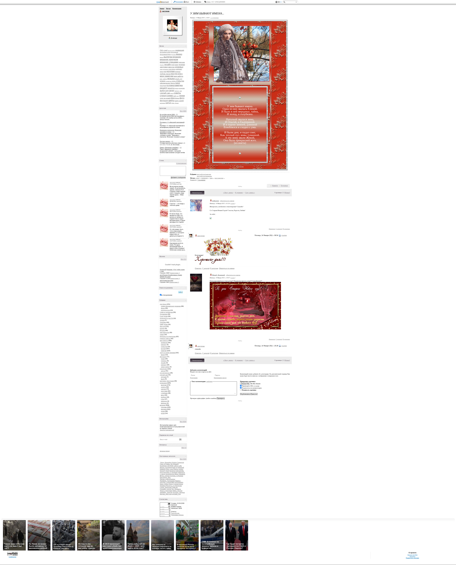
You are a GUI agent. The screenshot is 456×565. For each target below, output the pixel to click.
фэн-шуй (163, 326)
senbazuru (215, 201)
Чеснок (170, 50)
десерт (162, 64)
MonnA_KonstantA (166, 467)
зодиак (162, 320)
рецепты (171, 88)
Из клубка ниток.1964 (167, 114)
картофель (172, 69)
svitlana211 (181, 472)
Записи (162, 8)
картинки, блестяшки (167, 381)
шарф (181, 101)
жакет (176, 65)
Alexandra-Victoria (171, 462)
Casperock (180, 462)
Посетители (175, 513)
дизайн (167, 64)
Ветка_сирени (164, 476)
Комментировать (197, 192)
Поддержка (276, 2)
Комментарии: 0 (175, 273)
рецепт (163, 88)
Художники (163, 314)
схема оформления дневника (171, 306)
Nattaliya (163, 469)
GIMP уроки (164, 324)
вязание (177, 57)
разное (162, 328)
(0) (177, 114)
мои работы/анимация (204, 176)
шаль (177, 101)
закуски (163, 389)
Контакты (412, 556)
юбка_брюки (175, 103)
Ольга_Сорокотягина (176, 484)
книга (161, 71)
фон (173, 98)
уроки (182, 95)
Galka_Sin (169, 464)
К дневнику (239, 192)
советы (177, 93)
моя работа (178, 76)
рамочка (178, 85)
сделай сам (165, 93)
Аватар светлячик (172, 25)
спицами (164, 407)
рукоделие (181, 88)
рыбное (163, 397)
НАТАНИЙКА (179, 482)
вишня (161, 57)
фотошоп (164, 101)
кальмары (166, 69)
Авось (209, 2)
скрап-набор (165, 367)
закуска (171, 67)
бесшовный (174, 52)
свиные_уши (178, 91)
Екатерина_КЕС (165, 477)
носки (163, 413)
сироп (171, 93)
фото (182, 98)
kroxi (161, 472)
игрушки (163, 377)
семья (162, 334)
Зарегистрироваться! (167, 430)
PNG (161, 50)
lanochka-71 (167, 472)
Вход (187, 2)
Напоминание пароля (220, 378)
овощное (164, 401)
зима (161, 69)
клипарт (179, 69)
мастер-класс (177, 74)
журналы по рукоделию (168, 336)
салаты (163, 387)
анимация (179, 50)
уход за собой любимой (168, 353)
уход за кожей (165, 98)
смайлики (209, 381)
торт (177, 96)
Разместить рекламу (412, 558)
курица (177, 71)
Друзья (168, 8)
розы (176, 88)
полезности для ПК (166, 318)
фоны (177, 98)
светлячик (161, 11)
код (165, 71)
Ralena (175, 469)
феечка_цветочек (166, 494)
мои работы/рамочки (204, 174)
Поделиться (284, 185)
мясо (162, 395)
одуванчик (168, 81)
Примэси (163, 486)
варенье (163, 403)
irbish (167, 471)
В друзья (174, 38)
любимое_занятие (166, 492)
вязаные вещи (165, 451)
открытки (164, 347)
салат (171, 90)
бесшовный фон (165, 54)
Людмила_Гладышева (167, 481)
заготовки (164, 67)
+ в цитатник (214, 18)
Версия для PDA (412, 555)
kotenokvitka (180, 471)
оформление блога (167, 83)
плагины (164, 361)
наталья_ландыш (179, 492)
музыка (171, 78)
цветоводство (164, 332)
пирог (177, 83)
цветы (171, 100)
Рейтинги (198, 2)
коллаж (171, 71)
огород (162, 81)
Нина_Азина (164, 484)
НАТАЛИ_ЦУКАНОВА (167, 482)
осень (174, 81)
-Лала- (162, 462)
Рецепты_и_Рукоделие (174, 486)
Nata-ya (174, 467)
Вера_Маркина (180, 474)
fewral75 (162, 471)
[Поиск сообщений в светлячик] (180, 292)
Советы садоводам (166, 312)
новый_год (178, 79)
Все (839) (183, 422)
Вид (279, 2)
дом (172, 65)
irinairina (172, 471)
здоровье (179, 67)
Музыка (162, 330)
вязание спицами (169, 62)
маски (163, 355)
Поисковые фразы (177, 515)
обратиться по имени (227, 201)
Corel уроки (164, 316)
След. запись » (250, 192)
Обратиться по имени (226, 268)
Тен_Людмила (176, 489)
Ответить (272, 229)
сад (166, 90)
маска (168, 74)
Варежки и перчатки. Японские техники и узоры (170, 131)
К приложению (181, 163)
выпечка (168, 57)
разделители (165, 310)
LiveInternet (163, 2)
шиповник (162, 103)
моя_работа (163, 79)
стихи (163, 95)
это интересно (165, 373)
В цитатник (286, 229)
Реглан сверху (165, 141)
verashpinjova (170, 474)
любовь (163, 74)
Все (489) (183, 111)
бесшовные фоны (165, 52)
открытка (180, 81)
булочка (173, 54)
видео (179, 54)
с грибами (164, 393)
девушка (182, 62)
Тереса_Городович (166, 491)
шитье (168, 103)
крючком (163, 409)
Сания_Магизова (165, 487)
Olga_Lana (169, 469)
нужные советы (165, 338)
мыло (163, 379)
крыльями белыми (166, 280)
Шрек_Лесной (177, 491)
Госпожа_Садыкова (176, 476)
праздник (163, 86)
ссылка (233, 203)
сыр (174, 96)
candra (181, 469)
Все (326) (183, 459)
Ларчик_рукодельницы (167, 479)
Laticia (176, 466)
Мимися (177, 481)
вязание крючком (169, 59)
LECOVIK (170, 466)
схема (169, 95)
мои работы (164, 340)
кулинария (163, 383)
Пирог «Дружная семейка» (169, 147)
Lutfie (180, 466)
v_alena (162, 474)
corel (165, 50)
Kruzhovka (163, 466)
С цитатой (279, 229)
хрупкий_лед (176, 494)
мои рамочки (166, 76)
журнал (182, 65)
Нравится (275, 185)
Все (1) (184, 448)
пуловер (170, 85)
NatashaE (181, 467)
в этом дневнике (166, 295)
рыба (162, 90)
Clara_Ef (163, 464)
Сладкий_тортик (165, 489)
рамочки (163, 351)
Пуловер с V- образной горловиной (172, 122)
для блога (163, 304)
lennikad (174, 472)
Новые (287, 192)
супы (162, 399)
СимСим (175, 487)
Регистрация (179, 2)
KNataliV (176, 464)
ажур (173, 50)
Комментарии (176, 8)
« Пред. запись (228, 192)
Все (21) (183, 259)
